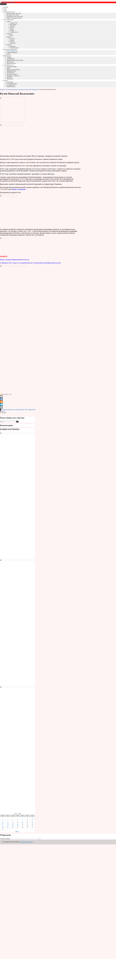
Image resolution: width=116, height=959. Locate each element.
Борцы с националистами (14, 18)
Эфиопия (13, 43)
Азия (8, 21)
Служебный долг (8, 65)
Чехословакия (14, 48)
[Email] (40, 396)
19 (12, 825)
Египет (12, 41)
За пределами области (12, 89)
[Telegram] (40, 404)
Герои (5, 10)
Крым (8, 54)
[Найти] (17, 422)
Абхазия (9, 57)
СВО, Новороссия (12, 51)
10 (2, 822)
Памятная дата (11, 86)
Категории (10, 82)
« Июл (17, 831)
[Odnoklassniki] (40, 401)
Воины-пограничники (13, 69)
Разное (5, 80)
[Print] (40, 407)
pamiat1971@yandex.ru (26, 842)
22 (27, 825)
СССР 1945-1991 (8, 19)
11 (7, 822)
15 (27, 822)
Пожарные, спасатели (13, 75)
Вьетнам (12, 26)
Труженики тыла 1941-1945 (15, 16)
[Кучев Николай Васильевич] (12, 122)
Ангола (12, 38)
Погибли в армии (12, 74)
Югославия (10, 62)
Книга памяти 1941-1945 (14, 13)
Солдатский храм (12, 83)
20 (17, 825)
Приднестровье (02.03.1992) (15, 60)
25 (7, 827)
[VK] (40, 399)
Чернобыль (10, 78)
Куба (11, 35)
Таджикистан (14, 32)
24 (2, 827)
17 (2, 825)
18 (7, 825)
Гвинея (12, 40)
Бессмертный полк (8, 12)
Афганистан (13, 23)
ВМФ (8, 68)
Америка (9, 33)
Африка (9, 37)
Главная (5, 7)
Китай (12, 27)
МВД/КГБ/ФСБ (11, 71)
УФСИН (9, 77)
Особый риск (11, 72)
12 (12, 822)
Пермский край (23, 89)
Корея (12, 29)
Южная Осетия (11, 63)
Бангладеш (13, 24)
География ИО (11, 85)
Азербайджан (11, 59)
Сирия (12, 30)
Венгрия (12, 46)
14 (22, 822)
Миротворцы (7, 55)
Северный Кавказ (12, 52)
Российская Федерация (10, 49)
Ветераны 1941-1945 (13, 15)
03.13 (3, 411)
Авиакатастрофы (12, 66)
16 (32, 822)
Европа (9, 44)
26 (12, 827)
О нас (5, 8)
